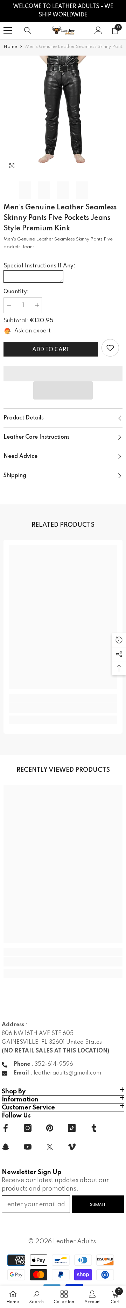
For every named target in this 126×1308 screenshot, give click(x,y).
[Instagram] (27, 1128)
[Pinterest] (49, 1128)
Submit (98, 1204)
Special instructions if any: (39, 266)
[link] (110, 348)
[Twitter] (49, 1146)
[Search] (27, 30)
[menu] (8, 30)
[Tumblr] (93, 1128)
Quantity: (16, 292)
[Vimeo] (71, 1146)
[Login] (98, 30)
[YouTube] (27, 1146)
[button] (63, 390)
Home (10, 46)
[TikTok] (71, 1128)
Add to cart (50, 350)
